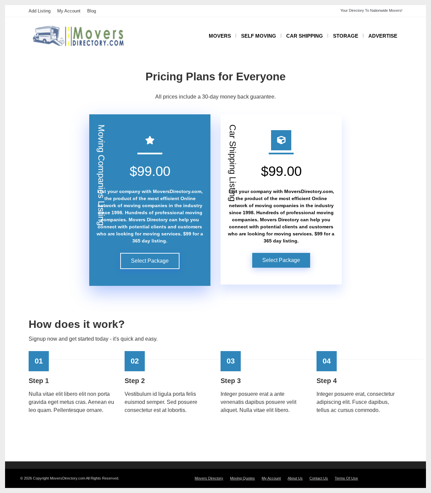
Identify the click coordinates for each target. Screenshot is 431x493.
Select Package (150, 261)
